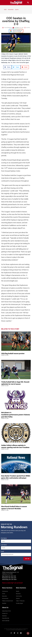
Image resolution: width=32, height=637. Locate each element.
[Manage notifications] (28, 633)
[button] (4, 2)
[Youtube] (21, 633)
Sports (17, 9)
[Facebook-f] (11, 633)
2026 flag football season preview (13, 353)
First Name (4, 538)
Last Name (4, 544)
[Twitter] (14, 633)
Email (2, 551)
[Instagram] (17, 633)
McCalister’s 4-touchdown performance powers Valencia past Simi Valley (15, 415)
